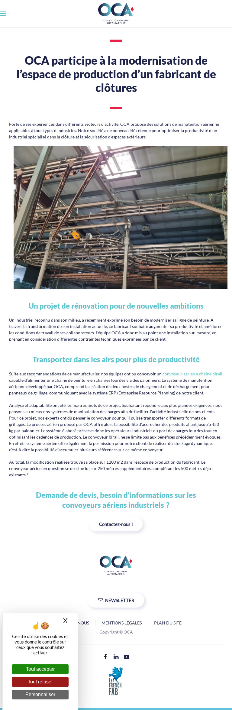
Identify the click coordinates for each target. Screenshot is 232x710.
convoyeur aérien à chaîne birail (192, 373)
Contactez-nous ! (116, 524)
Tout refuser (40, 681)
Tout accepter (40, 669)
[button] (3, 13)
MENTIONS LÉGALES (122, 622)
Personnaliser (40, 694)
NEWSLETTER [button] (119, 600)
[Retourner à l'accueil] (116, 13)
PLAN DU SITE (168, 622)
